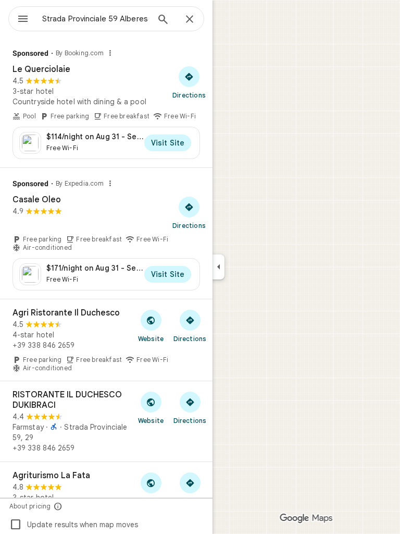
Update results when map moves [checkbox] (73, 524)
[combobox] (95, 19)
